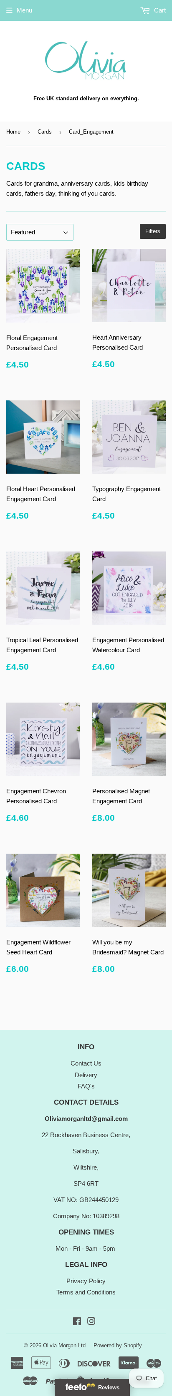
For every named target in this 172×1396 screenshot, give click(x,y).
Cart (159, 10)
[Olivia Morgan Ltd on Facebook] (77, 1322)
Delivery (86, 1074)
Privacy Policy (86, 1280)
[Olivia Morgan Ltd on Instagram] (91, 1322)
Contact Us (86, 1063)
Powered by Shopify (118, 1345)
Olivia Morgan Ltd (64, 1345)
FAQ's (86, 1086)
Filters (152, 231)
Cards (45, 132)
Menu (24, 10)
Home (13, 132)
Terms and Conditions (86, 1292)
